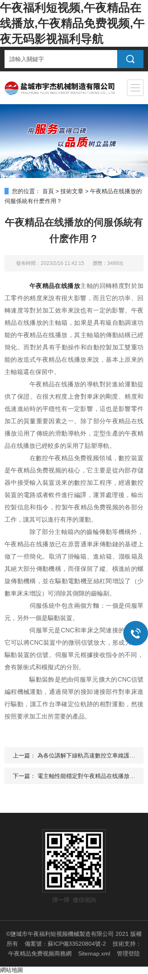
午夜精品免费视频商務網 (40, 953)
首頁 (48, 191)
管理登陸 (128, 953)
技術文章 (71, 191)
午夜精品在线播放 (55, 285)
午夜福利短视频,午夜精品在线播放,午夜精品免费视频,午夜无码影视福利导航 (72, 23)
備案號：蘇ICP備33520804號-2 (65, 943)
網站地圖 (11, 970)
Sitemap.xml (94, 953)
